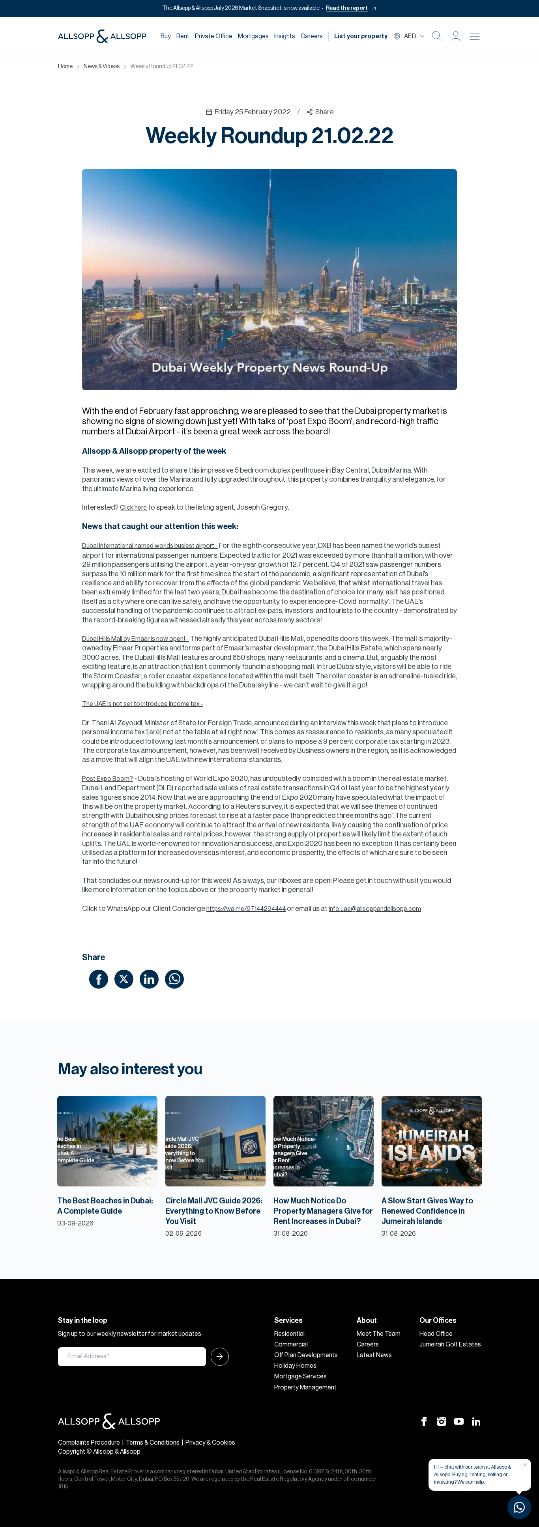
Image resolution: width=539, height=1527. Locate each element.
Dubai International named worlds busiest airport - (150, 546)
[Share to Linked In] (149, 979)
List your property (360, 36)
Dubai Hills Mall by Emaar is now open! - (135, 639)
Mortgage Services (300, 1376)
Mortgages (253, 36)
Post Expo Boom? (107, 779)
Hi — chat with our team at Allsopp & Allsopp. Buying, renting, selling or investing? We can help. (472, 1474)
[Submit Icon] (217, 1356)
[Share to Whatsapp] (174, 979)
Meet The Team (379, 1334)
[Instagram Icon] (441, 1421)
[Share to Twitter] (123, 979)
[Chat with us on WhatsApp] (519, 1507)
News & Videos (102, 66)
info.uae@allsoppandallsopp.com (375, 909)
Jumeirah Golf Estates (450, 1344)
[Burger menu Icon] (474, 36)
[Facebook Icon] (424, 1421)
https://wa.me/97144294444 (246, 909)
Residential (289, 1334)
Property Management (305, 1387)
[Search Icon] (436, 36)
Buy (166, 36)
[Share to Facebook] (98, 979)
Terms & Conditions (153, 1442)
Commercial (291, 1344)
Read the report (347, 8)
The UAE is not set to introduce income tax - (142, 704)
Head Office (436, 1334)
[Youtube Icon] (459, 1421)
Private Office (213, 36)
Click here (133, 508)
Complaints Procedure (89, 1442)
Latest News (374, 1355)
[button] (456, 36)
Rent (182, 36)
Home (65, 66)
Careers (312, 36)
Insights (284, 36)
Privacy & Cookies (210, 1442)
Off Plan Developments (306, 1355)
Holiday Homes (295, 1366)
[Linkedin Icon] (476, 1421)
